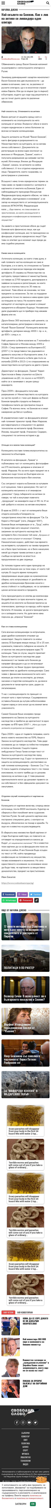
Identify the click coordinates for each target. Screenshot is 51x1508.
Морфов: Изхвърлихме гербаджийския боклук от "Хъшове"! (19, 1027)
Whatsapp (11, 900)
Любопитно (26, 1457)
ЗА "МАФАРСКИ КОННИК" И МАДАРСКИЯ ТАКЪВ (21, 1092)
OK (33, 1504)
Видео (25, 1464)
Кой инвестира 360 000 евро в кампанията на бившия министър (34, 1341)
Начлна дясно (9, 9)
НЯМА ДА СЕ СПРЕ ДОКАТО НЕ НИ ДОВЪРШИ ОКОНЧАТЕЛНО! (35, 1321)
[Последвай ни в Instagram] (23, 1422)
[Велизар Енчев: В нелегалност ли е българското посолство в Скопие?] (25, 989)
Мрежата (25, 1453)
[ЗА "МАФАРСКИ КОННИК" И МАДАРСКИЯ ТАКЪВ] (25, 1084)
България (26, 1432)
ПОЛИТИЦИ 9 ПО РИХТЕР (19, 967)
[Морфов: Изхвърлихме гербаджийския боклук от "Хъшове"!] (25, 1021)
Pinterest (27, 900)
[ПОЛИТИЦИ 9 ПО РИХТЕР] (25, 958)
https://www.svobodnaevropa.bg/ (17, 883)
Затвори (20, 1504)
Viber (24, 894)
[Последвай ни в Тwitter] (35, 1422)
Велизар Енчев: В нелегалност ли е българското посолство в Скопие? (25, 997)
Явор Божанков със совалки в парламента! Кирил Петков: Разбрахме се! (22, 1059)
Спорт (25, 1450)
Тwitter (37, 894)
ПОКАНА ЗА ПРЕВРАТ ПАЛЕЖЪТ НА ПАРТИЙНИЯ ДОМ (35, 1383)
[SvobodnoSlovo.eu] (25, 1413)
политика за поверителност (29, 1498)
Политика (25, 1443)
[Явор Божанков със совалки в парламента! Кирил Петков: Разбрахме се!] (25, 1052)
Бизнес (25, 1446)
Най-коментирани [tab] (25, 1312)
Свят (26, 1439)
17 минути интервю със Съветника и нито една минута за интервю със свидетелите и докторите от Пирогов (25, 931)
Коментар (25, 1436)
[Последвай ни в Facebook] (16, 1422)
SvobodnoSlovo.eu (10, 59)
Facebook (9, 894)
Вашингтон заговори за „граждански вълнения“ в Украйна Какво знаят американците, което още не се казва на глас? (36, 1365)
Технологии (25, 1460)
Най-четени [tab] (8, 1312)
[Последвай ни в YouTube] (29, 1422)
